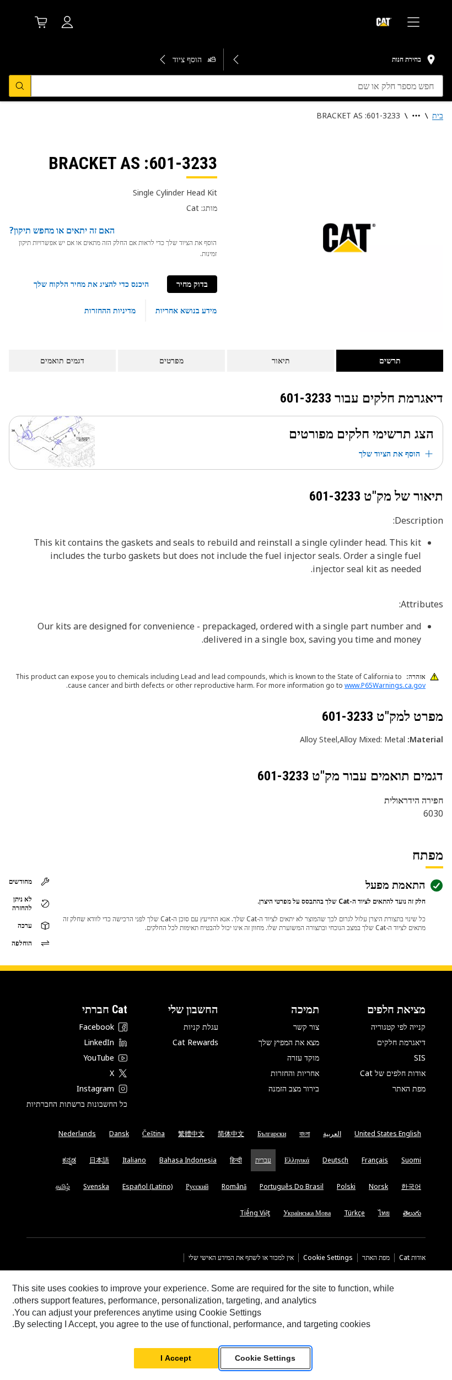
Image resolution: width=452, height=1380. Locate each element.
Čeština (153, 1133)
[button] (91, 284)
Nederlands (77, 1133)
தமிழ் (63, 1186)
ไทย (384, 1213)
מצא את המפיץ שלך (289, 1042)
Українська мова (307, 1213)
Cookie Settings (328, 1257)
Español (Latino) (147, 1186)
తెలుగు (412, 1213)
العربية (332, 1133)
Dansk (119, 1133)
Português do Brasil (292, 1186)
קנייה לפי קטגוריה (398, 1027)
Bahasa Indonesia (188, 1160)
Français (375, 1160)
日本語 (99, 1160)
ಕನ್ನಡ (69, 1160)
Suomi (411, 1160)
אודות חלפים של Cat (393, 1073)
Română (234, 1186)
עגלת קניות (201, 1027)
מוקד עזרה (303, 1057)
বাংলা (304, 1133)
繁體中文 (191, 1133)
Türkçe (354, 1213)
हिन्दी (236, 1160)
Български (271, 1133)
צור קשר (306, 1027)
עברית (263, 1160)
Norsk (378, 1186)
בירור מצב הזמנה (293, 1088)
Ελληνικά (296, 1160)
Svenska (96, 1186)
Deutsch (335, 1160)
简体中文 (231, 1133)
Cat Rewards (195, 1042)
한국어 (411, 1186)
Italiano (134, 1160)
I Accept (175, 1358)
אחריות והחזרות (295, 1073)
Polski (346, 1186)
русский (197, 1186)
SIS (420, 1057)
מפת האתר (409, 1088)
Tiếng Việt (255, 1213)
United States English (387, 1133)
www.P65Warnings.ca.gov (385, 685)
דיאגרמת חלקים (401, 1042)
